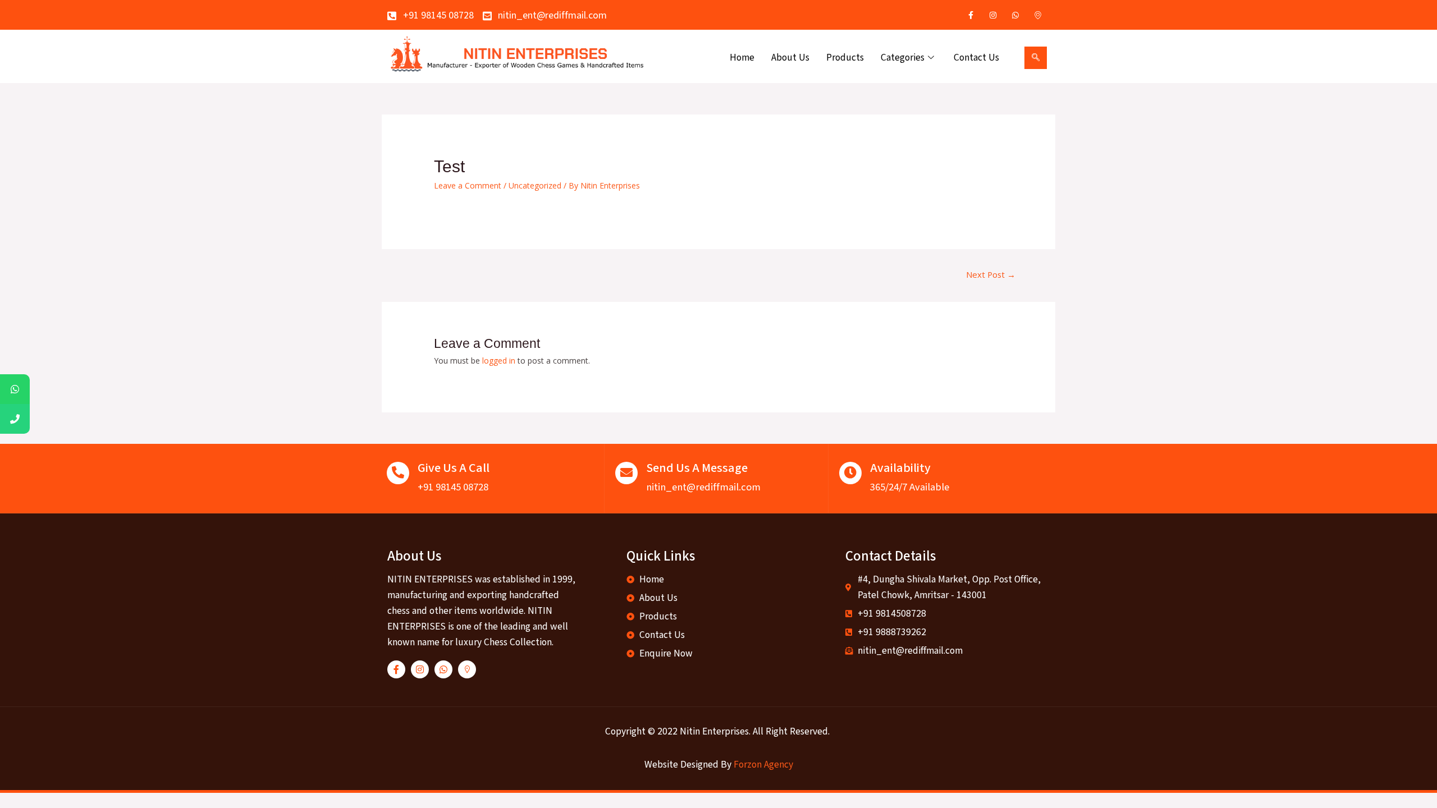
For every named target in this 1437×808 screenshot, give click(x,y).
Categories (903, 57)
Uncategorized (535, 185)
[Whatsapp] (1015, 15)
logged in (498, 360)
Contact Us (976, 57)
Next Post (990, 274)
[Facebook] (970, 15)
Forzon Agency (763, 764)
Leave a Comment (467, 185)
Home (742, 57)
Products (845, 57)
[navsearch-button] (1035, 58)
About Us (790, 57)
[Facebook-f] (396, 669)
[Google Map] (1037, 15)
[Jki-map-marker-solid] (467, 669)
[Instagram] (993, 15)
